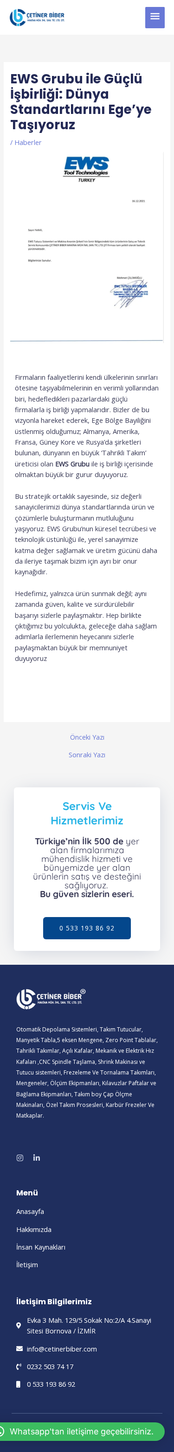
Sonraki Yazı (87, 754)
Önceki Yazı (87, 737)
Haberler (28, 142)
